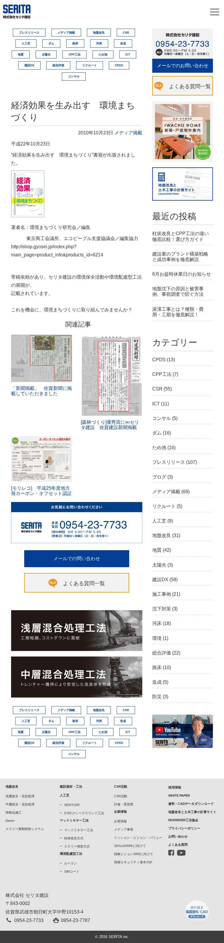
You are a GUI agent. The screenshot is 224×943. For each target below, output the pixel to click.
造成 (123, 43)
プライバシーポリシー (184, 828)
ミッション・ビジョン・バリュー (138, 837)
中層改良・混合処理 (20, 804)
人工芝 (26, 43)
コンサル (74, 76)
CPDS (119, 65)
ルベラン (70, 863)
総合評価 (58, 65)
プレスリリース (29, 32)
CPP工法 (74, 54)
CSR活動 (120, 796)
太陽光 (46, 54)
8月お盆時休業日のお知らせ (181, 274)
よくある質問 (178, 844)
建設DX (29, 65)
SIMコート (71, 871)
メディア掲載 (66, 32)
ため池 (103, 54)
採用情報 (174, 787)
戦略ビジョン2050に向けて (133, 854)
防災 (157, 696)
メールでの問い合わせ (76, 558)
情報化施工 (14, 812)
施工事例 (161, 594)
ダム (51, 43)
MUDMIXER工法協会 (183, 820)
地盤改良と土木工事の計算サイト (192, 812)
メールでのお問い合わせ (182, 65)
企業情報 (120, 821)
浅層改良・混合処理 (20, 796)
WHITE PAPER (179, 795)
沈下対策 (161, 608)
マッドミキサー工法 (78, 830)
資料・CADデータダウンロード (191, 803)
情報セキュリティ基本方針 (133, 862)
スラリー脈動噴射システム (25, 829)
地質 (21, 54)
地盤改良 (99, 32)
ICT (127, 54)
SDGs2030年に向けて (130, 846)
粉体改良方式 (73, 838)
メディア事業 (123, 829)
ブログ (159, 477)
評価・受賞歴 (123, 804)
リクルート (89, 65)
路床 (75, 43)
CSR (126, 32)
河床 (99, 43)
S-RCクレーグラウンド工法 (84, 813)
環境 (157, 638)
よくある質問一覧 (84, 583)
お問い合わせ (178, 836)
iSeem (10, 820)
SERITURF (72, 805)
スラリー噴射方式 (77, 846)
